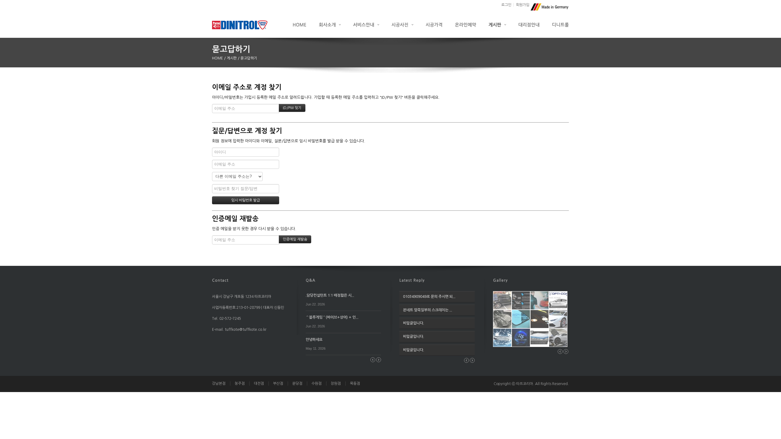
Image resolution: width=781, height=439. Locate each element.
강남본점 (218, 383)
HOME (218, 58)
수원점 (316, 383)
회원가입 (522, 5)
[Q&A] (310, 280)
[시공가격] (434, 24)
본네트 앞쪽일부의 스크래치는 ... (427, 310)
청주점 (240, 383)
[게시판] (497, 24)
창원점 (336, 383)
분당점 (297, 383)
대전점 (259, 383)
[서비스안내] (366, 24)
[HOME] (300, 24)
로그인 (506, 5)
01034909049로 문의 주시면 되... (429, 296)
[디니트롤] (560, 24)
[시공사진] (402, 24)
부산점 (278, 383)
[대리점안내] (529, 24)
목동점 (355, 383)
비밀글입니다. (413, 323)
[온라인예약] (465, 24)
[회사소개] (330, 24)
